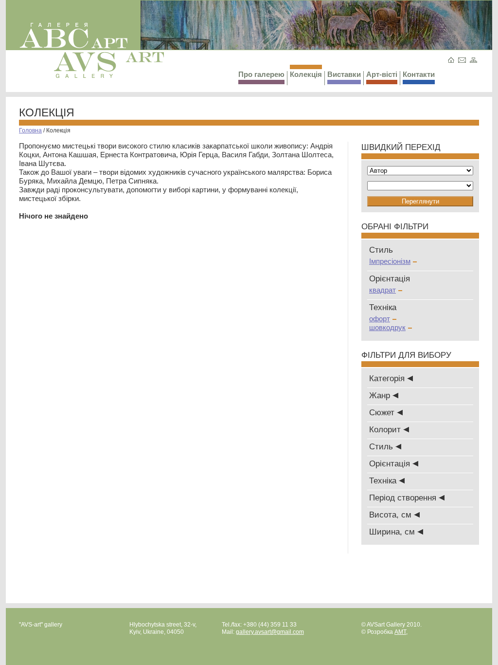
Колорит (386, 429)
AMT (400, 631)
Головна (30, 130)
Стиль (382, 446)
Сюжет (383, 412)
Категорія (388, 378)
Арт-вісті (381, 74)
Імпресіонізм (389, 261)
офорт (379, 318)
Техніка (384, 480)
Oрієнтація (390, 463)
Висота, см (391, 514)
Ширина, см (393, 531)
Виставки (344, 74)
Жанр (380, 395)
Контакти (419, 74)
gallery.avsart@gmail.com (270, 631)
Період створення (404, 497)
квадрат (382, 290)
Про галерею (261, 74)
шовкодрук (387, 327)
